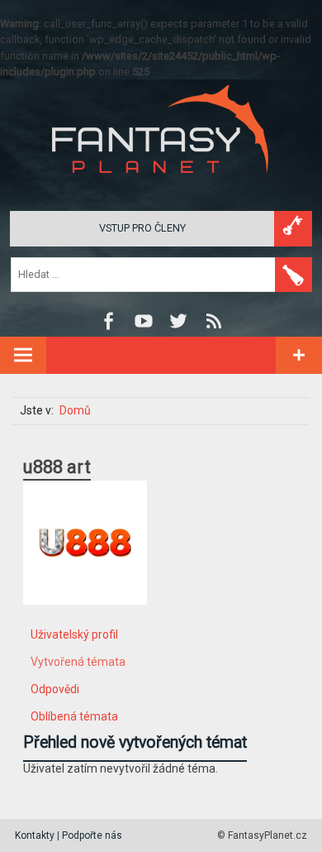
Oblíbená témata (74, 716)
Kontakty (34, 835)
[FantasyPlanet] (161, 186)
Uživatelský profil (74, 634)
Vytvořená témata (78, 661)
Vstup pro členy (142, 228)
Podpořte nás (92, 835)
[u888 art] (85, 617)
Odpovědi (55, 689)
